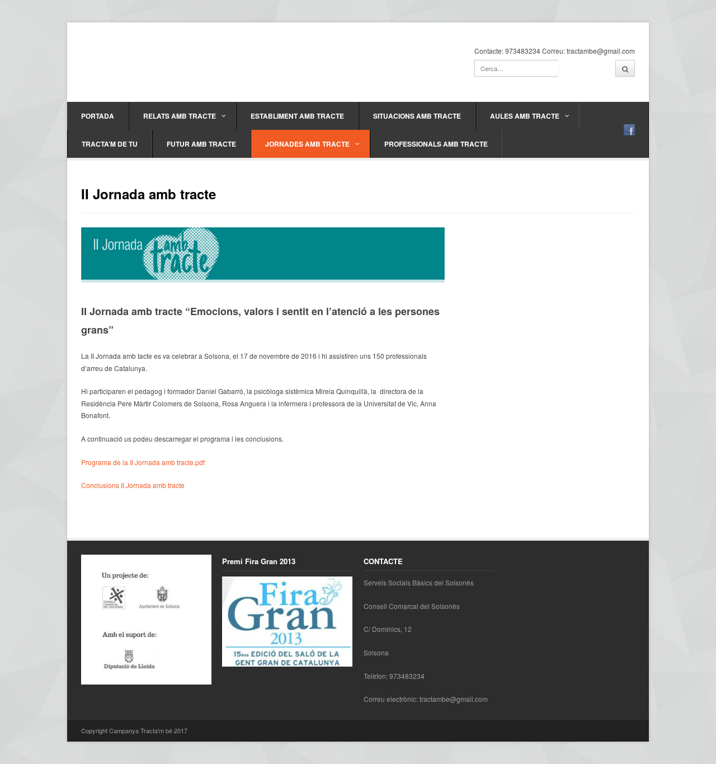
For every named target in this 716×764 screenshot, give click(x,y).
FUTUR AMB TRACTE (201, 144)
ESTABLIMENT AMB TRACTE (297, 116)
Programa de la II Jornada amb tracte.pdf (143, 462)
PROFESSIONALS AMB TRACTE (436, 144)
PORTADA (97, 116)
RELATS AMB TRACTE (179, 116)
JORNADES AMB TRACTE (307, 144)
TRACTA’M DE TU (110, 144)
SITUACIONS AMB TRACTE (417, 116)
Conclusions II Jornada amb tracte (133, 485)
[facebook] (629, 129)
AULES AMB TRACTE (524, 116)
